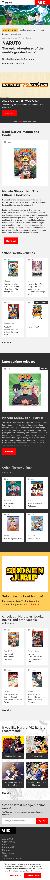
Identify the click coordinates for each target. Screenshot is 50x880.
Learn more (9, 113)
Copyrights (8, 853)
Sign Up (42, 820)
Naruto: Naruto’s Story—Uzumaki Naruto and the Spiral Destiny (13, 698)
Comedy (41, 30)
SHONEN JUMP (10, 30)
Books (28, 38)
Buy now (11, 240)
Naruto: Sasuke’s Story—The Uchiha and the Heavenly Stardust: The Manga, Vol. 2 (37, 289)
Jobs (4, 855)
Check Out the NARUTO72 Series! (20, 101)
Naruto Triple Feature (13, 539)
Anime (21, 38)
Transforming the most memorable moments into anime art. (22, 105)
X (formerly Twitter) (12, 858)
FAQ (4, 844)
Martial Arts (16, 34)
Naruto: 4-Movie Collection (35, 504)
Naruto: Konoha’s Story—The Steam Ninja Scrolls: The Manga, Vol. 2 (11, 288)
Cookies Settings (15, 876)
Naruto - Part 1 (34, 539)
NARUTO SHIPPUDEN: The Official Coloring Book (11, 331)
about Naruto (12, 63)
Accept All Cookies (32, 876)
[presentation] (13, 269)
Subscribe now (31, 604)
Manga (14, 38)
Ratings (6, 850)
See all (6, 342)
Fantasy (5, 34)
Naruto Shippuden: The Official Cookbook (12, 656)
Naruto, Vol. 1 (33, 327)
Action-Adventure (27, 30)
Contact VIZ (8, 841)
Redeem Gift (8, 847)
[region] (25, 870)
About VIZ (7, 839)
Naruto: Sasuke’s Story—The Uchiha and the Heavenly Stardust (35, 698)
